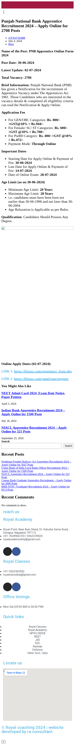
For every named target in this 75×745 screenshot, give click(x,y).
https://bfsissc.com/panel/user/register (41, 379)
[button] (70, 8)
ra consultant (39, 731)
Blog (11, 44)
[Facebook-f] (16, 551)
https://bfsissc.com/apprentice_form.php (43, 371)
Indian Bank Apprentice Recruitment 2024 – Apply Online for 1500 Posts (33, 412)
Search (5, 441)
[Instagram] (7, 551)
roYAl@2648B (16, 37)
